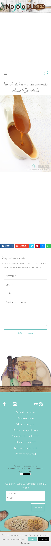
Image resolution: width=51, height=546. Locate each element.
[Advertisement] (25, 43)
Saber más (25, 543)
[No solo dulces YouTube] (20, 403)
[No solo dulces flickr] (36, 403)
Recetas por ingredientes (25, 430)
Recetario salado (25, 418)
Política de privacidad (25, 454)
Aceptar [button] (32, 539)
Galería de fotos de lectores (25, 436)
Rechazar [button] (43, 539)
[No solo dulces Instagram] (15, 403)
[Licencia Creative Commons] (25, 474)
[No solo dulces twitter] (9, 403)
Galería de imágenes (25, 424)
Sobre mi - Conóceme (25, 442)
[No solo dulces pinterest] (25, 403)
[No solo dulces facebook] (4, 403)
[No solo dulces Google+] (30, 403)
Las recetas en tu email (25, 448)
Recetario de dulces (25, 412)
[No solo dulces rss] (41, 403)
